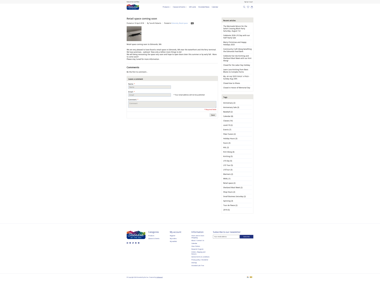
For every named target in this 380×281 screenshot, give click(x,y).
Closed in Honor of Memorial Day (236, 87)
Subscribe (246, 237)
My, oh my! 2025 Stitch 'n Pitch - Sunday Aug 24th (236, 77)
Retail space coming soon (142, 18)
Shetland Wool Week (232, 187)
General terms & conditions (200, 257)
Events (227, 129)
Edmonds (174, 23)
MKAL (226, 178)
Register (172, 236)
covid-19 (228, 125)
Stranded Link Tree (197, 265)
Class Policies (195, 246)
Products (151, 236)
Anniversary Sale (231, 107)
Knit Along (228, 152)
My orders (173, 238)
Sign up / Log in (248, 2)
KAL (226, 147)
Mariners (228, 174)
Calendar (215, 7)
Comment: (133, 99)
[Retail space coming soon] (134, 42)
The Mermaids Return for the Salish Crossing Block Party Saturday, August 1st (235, 28)
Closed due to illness (231, 83)
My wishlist (173, 241)
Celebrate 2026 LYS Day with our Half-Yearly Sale (236, 36)
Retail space (183, 23)
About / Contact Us (197, 240)
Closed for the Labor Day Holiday (236, 65)
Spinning (228, 201)
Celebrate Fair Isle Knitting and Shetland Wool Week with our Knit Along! (237, 58)
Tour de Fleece (230, 205)
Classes (228, 120)
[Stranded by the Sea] (133, 7)
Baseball (228, 112)
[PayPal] (251, 277)
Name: (131, 84)
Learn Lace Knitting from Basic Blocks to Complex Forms (235, 70)
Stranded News (203, 7)
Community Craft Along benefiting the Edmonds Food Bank (237, 50)
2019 (226, 210)
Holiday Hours (230, 138)
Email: (131, 92)
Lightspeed (159, 277)
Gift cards (192, 7)
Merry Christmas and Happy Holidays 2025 (234, 43)
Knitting (228, 156)
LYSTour (227, 169)
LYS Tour (228, 165)
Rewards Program (197, 249)
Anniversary (229, 103)
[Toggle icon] (244, 7)
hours (226, 143)
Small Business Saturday (234, 196)
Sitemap (194, 263)
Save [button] (213, 115)
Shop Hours (229, 192)
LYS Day (227, 161)
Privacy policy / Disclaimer (199, 260)
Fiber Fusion (229, 134)
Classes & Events (153, 238)
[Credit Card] (248, 277)
